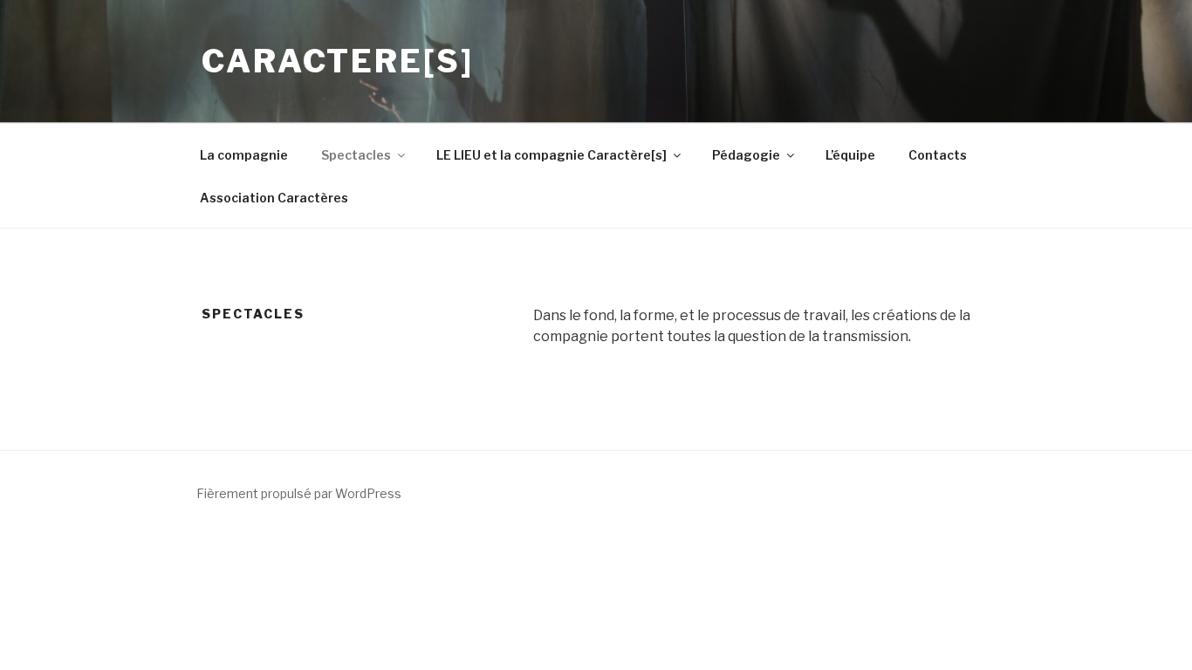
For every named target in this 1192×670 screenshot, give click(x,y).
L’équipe (850, 154)
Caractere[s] (338, 61)
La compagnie (244, 154)
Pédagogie (746, 154)
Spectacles (356, 154)
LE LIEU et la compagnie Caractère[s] (551, 154)
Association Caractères (274, 197)
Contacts (937, 154)
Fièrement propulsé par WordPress (298, 493)
